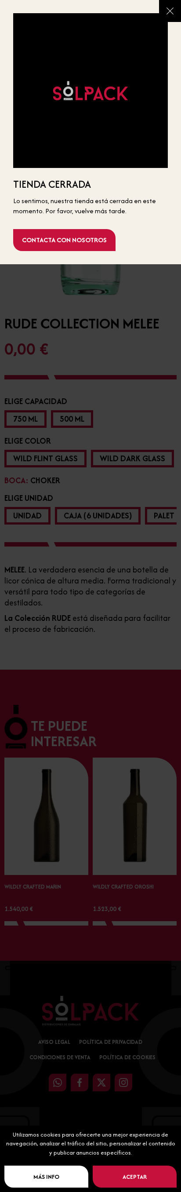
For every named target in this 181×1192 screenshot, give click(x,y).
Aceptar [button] (135, 1176)
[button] (170, 11)
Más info (46, 1176)
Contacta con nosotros (64, 240)
